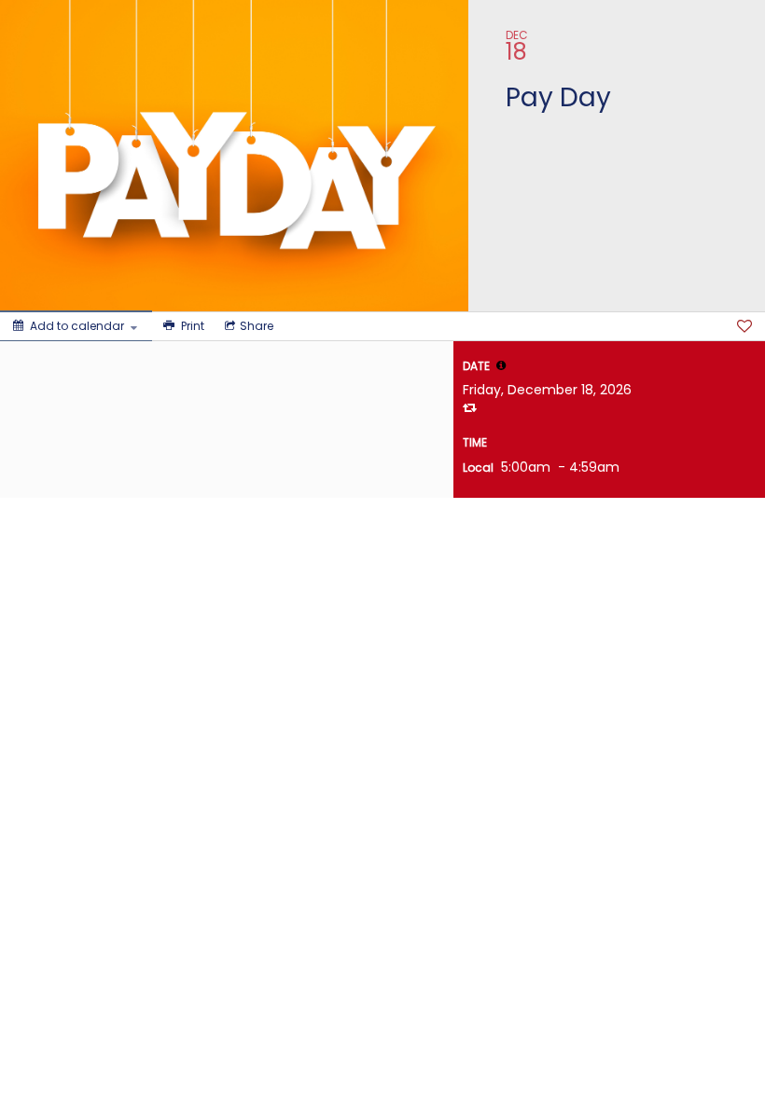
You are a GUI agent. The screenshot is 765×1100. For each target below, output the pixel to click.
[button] (501, 365)
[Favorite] (744, 326)
